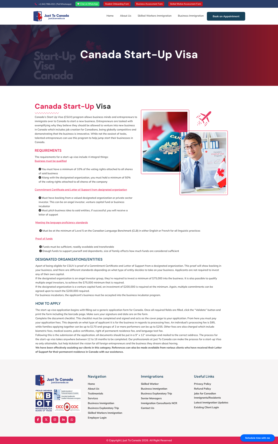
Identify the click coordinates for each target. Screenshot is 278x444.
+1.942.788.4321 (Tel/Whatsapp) (54, 4)
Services (93, 398)
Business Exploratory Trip (103, 408)
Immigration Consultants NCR (159, 403)
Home (110, 15)
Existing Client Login (206, 407)
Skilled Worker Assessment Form (185, 4)
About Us (125, 15)
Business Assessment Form (149, 4)
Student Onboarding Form (117, 4)
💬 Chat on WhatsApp (87, 4)
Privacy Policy (202, 383)
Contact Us (147, 408)
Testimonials (95, 393)
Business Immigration (191, 15)
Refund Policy (202, 388)
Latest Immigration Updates (211, 402)
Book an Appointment (226, 16)
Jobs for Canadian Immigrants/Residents (207, 395)
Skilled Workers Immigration (154, 15)
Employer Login (97, 417)
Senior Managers (151, 398)
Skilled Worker (150, 383)
